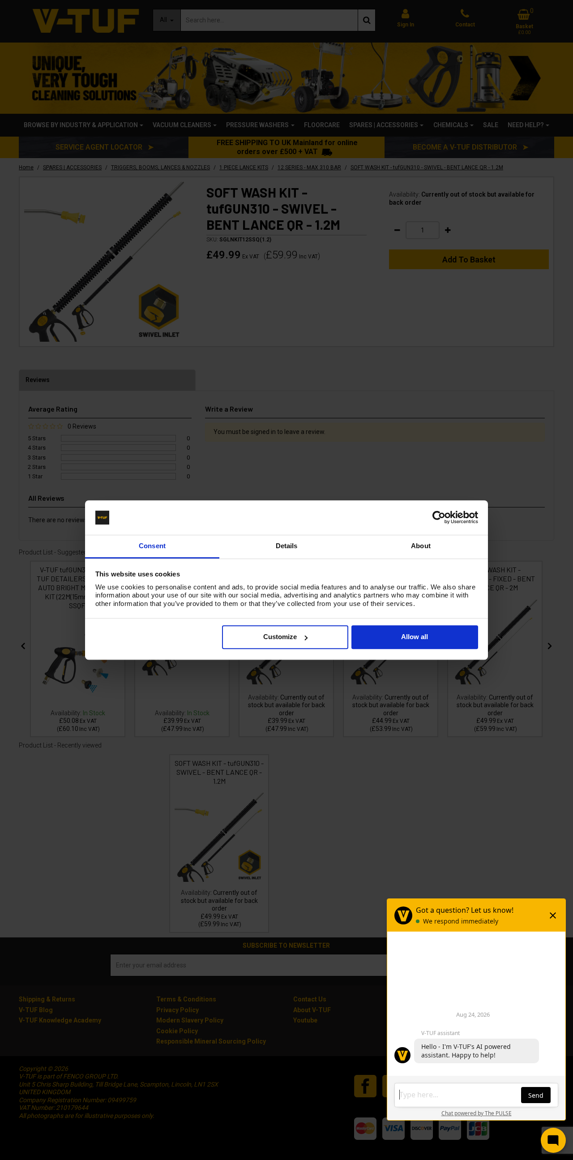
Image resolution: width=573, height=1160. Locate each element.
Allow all (414, 637)
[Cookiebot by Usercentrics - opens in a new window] (439, 517)
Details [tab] (287, 546)
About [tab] (421, 546)
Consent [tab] (152, 546)
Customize (280, 637)
